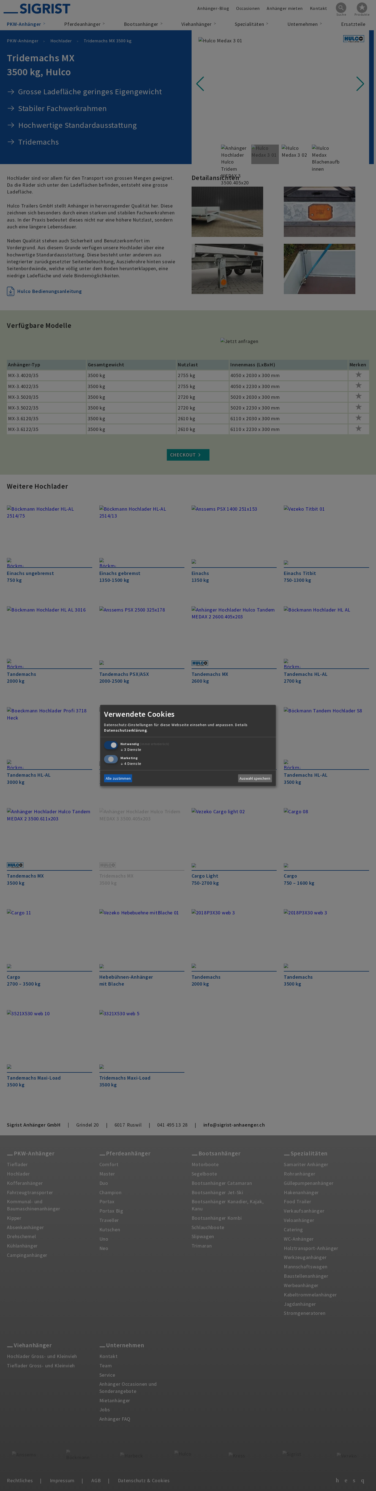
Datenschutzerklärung (125, 730)
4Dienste (131, 763)
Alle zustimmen (118, 778)
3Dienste (131, 749)
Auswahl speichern (254, 778)
